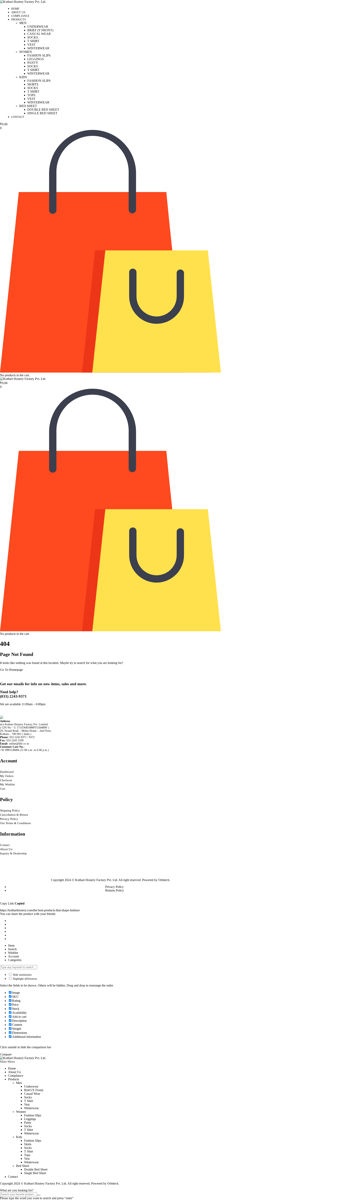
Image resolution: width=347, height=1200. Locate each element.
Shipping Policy (10, 810)
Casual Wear (39, 33)
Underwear (37, 26)
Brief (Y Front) (40, 30)
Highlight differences (24, 978)
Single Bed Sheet (42, 113)
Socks (32, 37)
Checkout (6, 780)
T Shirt (33, 41)
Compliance (20, 15)
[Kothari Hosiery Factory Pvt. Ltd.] (23, 1)
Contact (17, 116)
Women (25, 52)
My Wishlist (7, 784)
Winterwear (38, 48)
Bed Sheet (28, 106)
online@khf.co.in (19, 743)
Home (15, 8)
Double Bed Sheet (43, 109)
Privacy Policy (9, 819)
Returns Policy (114, 890)
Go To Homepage (11, 669)
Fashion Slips (39, 55)
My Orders (6, 776)
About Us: (18, 12)
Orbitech (163, 880)
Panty (32, 62)
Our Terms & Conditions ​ (16, 823)
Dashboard (7, 771)
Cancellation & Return (14, 814)
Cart (2, 788)
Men (23, 23)
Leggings (35, 59)
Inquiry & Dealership (13, 853)
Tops (31, 95)
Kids (23, 77)
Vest (31, 44)
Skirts (32, 84)
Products (18, 19)
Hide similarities (22, 974)
